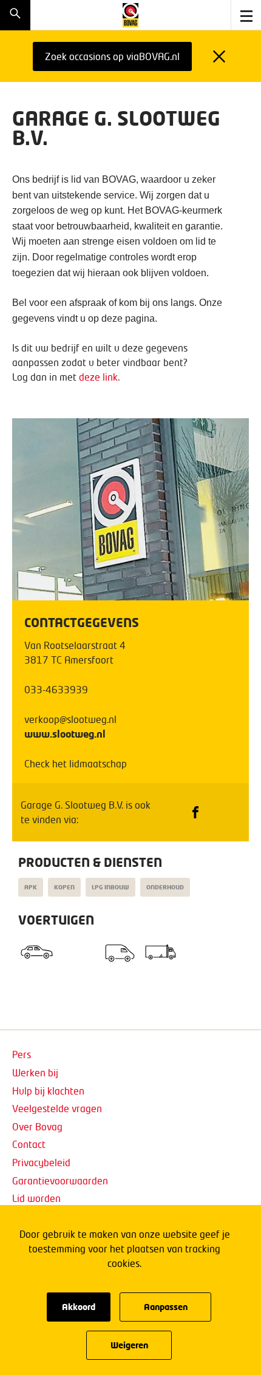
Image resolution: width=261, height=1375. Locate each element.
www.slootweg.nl (65, 733)
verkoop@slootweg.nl (70, 719)
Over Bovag (37, 1126)
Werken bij (35, 1072)
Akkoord (78, 1307)
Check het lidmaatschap (75, 763)
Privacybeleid (41, 1162)
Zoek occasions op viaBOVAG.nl (112, 56)
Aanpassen (166, 1307)
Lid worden (36, 1198)
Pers (21, 1054)
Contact (29, 1144)
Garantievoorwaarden (60, 1180)
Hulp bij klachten (48, 1090)
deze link (98, 376)
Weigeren (129, 1345)
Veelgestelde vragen (57, 1108)
